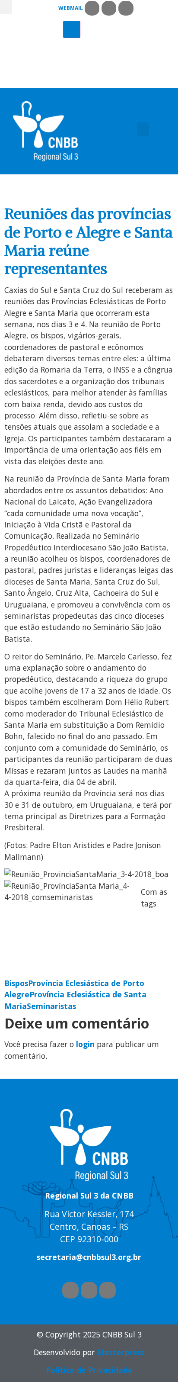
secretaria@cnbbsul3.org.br (89, 1257)
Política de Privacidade (89, 1370)
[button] (6, 7)
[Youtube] (109, 8)
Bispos (16, 983)
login (85, 1044)
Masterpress (120, 1352)
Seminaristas (51, 1006)
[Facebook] (92, 8)
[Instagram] (125, 8)
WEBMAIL (70, 8)
